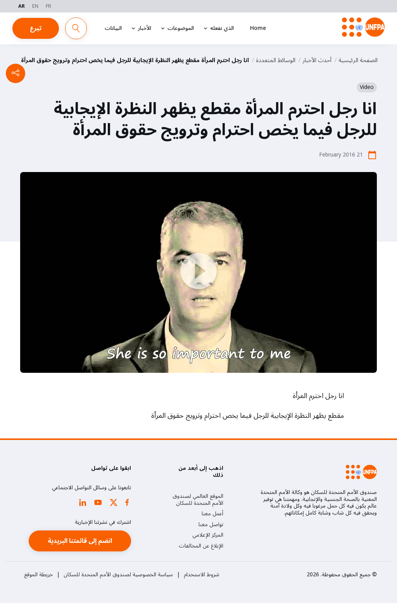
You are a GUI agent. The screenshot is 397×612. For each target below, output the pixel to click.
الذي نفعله (222, 28)
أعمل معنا (212, 513)
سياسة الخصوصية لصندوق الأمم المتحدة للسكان (118, 574)
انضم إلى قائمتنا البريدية (80, 541)
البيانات (113, 28)
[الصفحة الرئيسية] (363, 27)
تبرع (35, 28)
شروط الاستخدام (201, 574)
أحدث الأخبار (316, 60)
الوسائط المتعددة (275, 60)
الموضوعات (180, 28)
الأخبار (144, 28)
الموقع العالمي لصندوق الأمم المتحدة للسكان (198, 499)
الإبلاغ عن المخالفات (201, 546)
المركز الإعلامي (207, 535)
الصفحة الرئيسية (358, 60)
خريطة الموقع (38, 574)
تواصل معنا (210, 524)
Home (258, 28)
